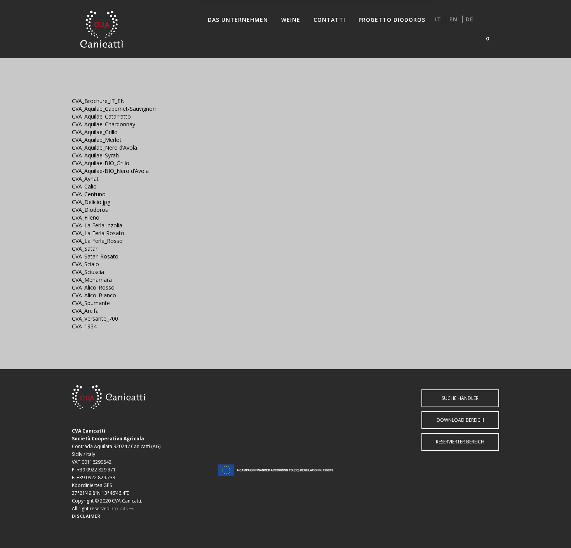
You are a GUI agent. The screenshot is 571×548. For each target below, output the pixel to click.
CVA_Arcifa (85, 310)
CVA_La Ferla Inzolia (97, 225)
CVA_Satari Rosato (95, 256)
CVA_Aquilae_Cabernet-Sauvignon (114, 108)
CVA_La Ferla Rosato (98, 233)
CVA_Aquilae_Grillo (95, 132)
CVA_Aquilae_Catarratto (101, 116)
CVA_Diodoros (90, 209)
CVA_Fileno (85, 217)
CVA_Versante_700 (95, 318)
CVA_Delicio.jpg (91, 202)
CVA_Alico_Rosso (93, 287)
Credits (120, 508)
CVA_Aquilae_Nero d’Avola (104, 147)
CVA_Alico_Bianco (94, 295)
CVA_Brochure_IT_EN (98, 101)
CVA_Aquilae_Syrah (95, 155)
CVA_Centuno (89, 194)
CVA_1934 (84, 326)
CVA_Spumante (91, 303)
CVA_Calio (84, 186)
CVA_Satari (85, 248)
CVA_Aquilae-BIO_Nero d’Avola (110, 171)
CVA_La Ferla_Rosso (97, 240)
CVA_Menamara (92, 279)
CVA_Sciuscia (88, 272)
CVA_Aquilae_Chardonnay (103, 124)
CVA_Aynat (85, 178)
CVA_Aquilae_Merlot (97, 139)
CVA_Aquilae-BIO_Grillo (100, 163)
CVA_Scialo (85, 264)
